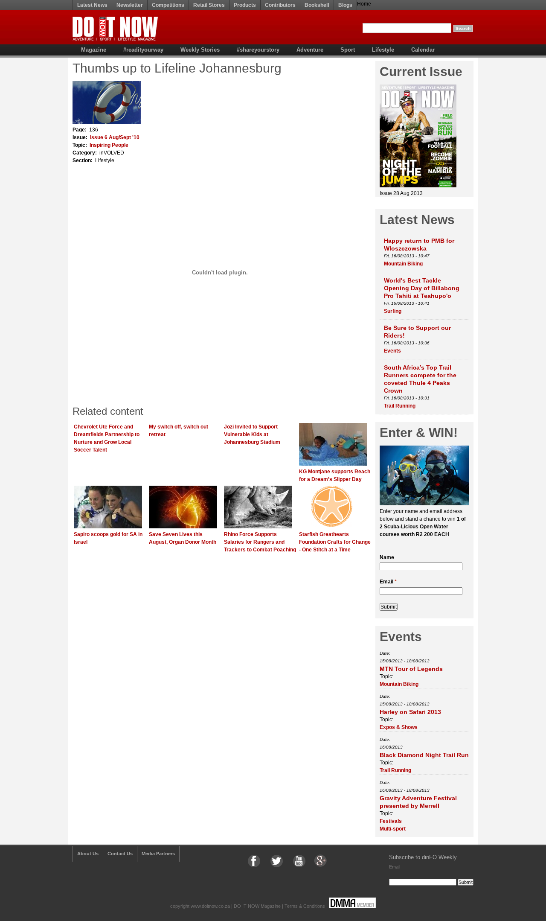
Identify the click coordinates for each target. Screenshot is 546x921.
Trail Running (399, 406)
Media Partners (158, 853)
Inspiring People (109, 145)
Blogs (345, 5)
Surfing (392, 311)
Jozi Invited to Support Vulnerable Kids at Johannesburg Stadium (252, 434)
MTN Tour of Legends (411, 668)
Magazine (93, 50)
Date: (385, 653)
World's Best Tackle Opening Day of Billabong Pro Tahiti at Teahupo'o (421, 288)
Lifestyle (383, 50)
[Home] (115, 39)
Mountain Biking (403, 264)
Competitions (168, 5)
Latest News (92, 5)
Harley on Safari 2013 (410, 711)
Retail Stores (209, 5)
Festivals (391, 821)
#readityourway (143, 50)
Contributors (280, 5)
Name (387, 557)
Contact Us (120, 853)
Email (388, 582)
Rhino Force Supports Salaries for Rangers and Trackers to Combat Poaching (260, 542)
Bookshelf (317, 5)
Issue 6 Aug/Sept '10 (114, 137)
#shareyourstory (258, 50)
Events (392, 351)
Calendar (423, 50)
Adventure (309, 50)
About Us (88, 853)
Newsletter (129, 5)
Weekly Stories (200, 50)
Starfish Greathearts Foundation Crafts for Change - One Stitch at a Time (335, 542)
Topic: (386, 676)
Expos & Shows (399, 727)
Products (245, 5)
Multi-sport (393, 829)
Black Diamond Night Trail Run (424, 755)
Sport (347, 50)
